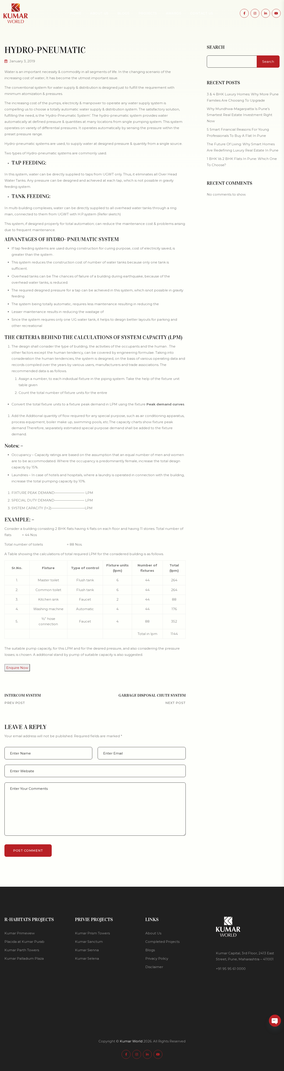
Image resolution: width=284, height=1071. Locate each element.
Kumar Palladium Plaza (24, 958)
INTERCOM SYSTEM (22, 695)
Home (75, 13)
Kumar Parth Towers (21, 950)
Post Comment (28, 851)
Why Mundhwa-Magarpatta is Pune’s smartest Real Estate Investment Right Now (239, 115)
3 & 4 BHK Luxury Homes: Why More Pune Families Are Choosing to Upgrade (243, 97)
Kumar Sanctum (89, 941)
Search (216, 47)
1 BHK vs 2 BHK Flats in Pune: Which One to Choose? (242, 162)
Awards (173, 13)
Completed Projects (162, 941)
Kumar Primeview (19, 933)
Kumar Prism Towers (92, 933)
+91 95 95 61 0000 (231, 969)
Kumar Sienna (87, 950)
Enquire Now (17, 668)
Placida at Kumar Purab (24, 941)
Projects (147, 13)
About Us (99, 13)
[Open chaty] (275, 1021)
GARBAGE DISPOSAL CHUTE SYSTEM (152, 695)
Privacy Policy (156, 958)
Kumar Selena (87, 958)
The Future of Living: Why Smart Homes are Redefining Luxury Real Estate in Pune (242, 147)
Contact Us (201, 13)
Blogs (123, 13)
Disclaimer (154, 967)
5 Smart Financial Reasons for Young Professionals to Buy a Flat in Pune (238, 132)
